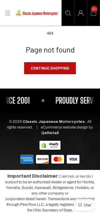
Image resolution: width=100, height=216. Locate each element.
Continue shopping (50, 68)
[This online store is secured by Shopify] (50, 145)
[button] (68, 13)
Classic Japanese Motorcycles (54, 122)
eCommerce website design (65, 127)
